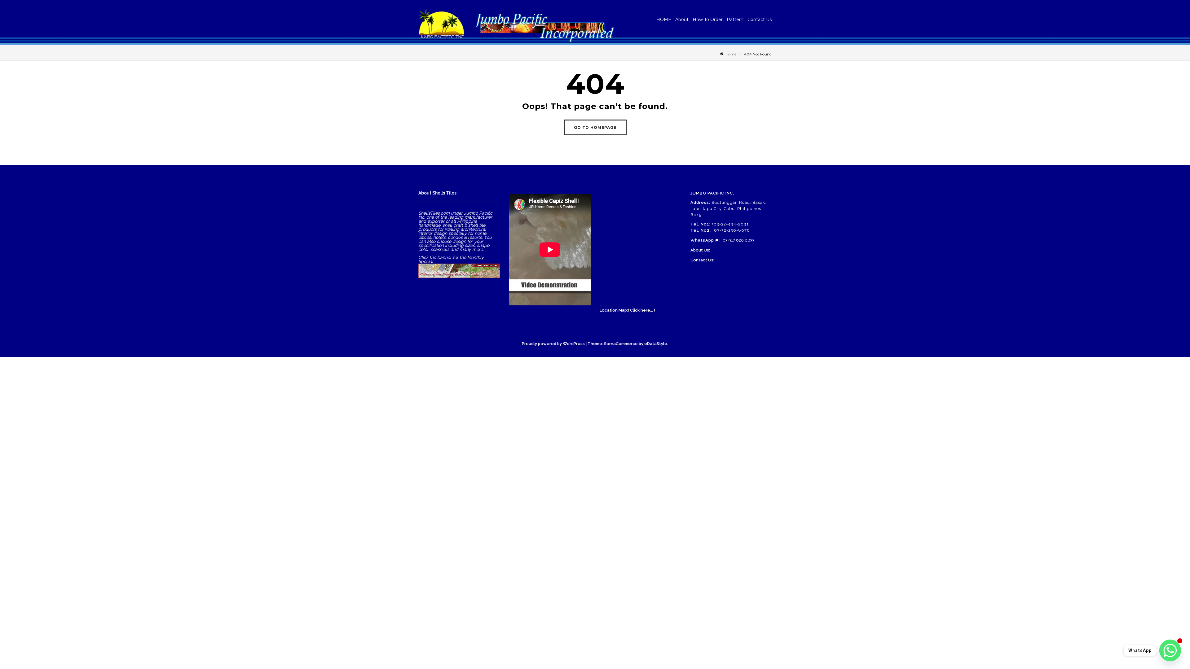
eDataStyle (655, 343)
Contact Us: (702, 260)
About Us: (700, 250)
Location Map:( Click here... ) (627, 310)
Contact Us (759, 19)
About (682, 19)
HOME (663, 19)
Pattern (735, 19)
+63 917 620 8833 (738, 240)
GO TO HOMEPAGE (595, 127)
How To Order (708, 19)
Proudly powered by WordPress (553, 343)
